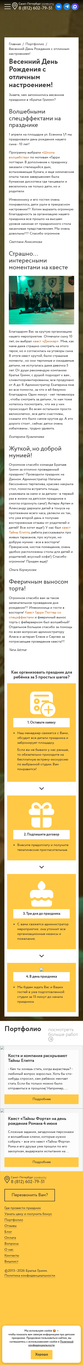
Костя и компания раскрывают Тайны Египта (37, 1058)
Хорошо (41, 1354)
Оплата (10, 1238)
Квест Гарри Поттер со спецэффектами (35, 615)
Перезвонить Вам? (30, 1195)
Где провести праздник (22, 1208)
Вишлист (11, 1261)
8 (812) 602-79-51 (35, 8)
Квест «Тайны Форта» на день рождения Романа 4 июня (37, 1121)
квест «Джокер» (45, 341)
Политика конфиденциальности (29, 1275)
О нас (9, 1249)
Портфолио (34, 44)
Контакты (11, 1255)
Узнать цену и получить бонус (28, 1214)
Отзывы (10, 1226)
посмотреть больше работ (63, 1032)
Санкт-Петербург (36, 4)
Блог (8, 1232)
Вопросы (11, 1244)
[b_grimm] (58, 6)
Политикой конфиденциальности (50, 1343)
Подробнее (42, 1099)
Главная (15, 44)
